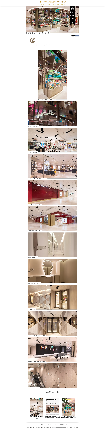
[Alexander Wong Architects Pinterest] (61, 427)
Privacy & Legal (76, 427)
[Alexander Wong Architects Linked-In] (63, 427)
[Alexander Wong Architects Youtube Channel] (65, 427)
